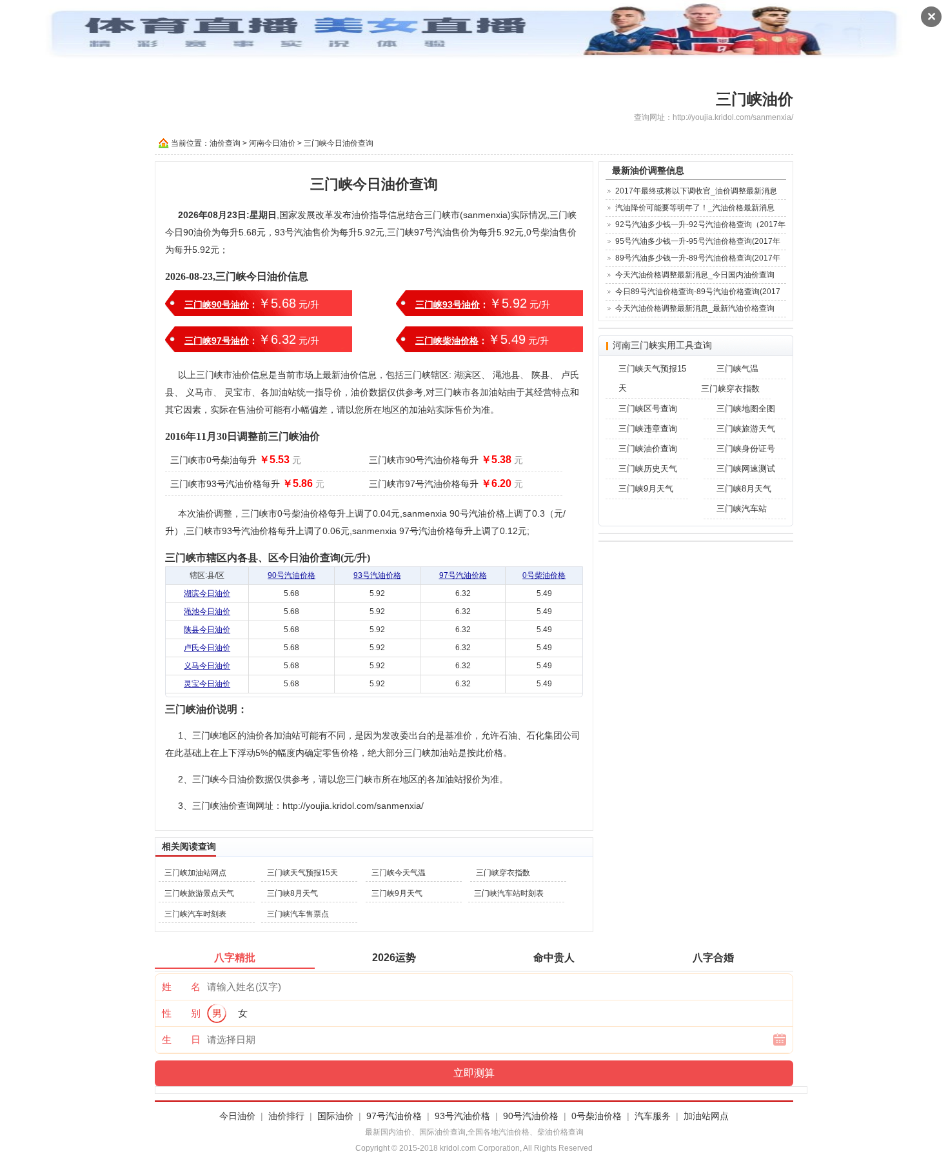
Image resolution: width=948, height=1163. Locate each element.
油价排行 (286, 1116)
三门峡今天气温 (398, 872)
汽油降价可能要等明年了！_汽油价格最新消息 (695, 207)
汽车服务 (653, 1116)
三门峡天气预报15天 (302, 872)
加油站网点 (706, 1116)
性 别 (181, 1013)
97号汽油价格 (463, 575)
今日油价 (237, 1116)
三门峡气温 (737, 368)
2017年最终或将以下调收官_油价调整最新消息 (696, 190)
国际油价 (335, 1116)
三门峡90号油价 (216, 304)
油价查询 (225, 143)
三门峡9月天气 (396, 893)
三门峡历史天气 (647, 468)
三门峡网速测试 (745, 468)
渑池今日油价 (207, 611)
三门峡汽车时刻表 (195, 914)
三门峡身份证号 (745, 448)
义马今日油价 (207, 665)
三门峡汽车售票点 (298, 914)
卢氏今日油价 (207, 647)
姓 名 (181, 986)
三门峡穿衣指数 (503, 872)
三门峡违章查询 (647, 428)
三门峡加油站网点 (195, 872)
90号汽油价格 (291, 575)
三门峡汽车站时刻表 (509, 893)
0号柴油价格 (544, 575)
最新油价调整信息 (648, 170)
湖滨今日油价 (207, 593)
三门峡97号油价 (216, 340)
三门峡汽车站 (741, 508)
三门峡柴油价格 (447, 340)
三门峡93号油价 (447, 304)
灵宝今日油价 (207, 683)
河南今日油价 (272, 143)
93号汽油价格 (377, 575)
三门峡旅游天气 (745, 428)
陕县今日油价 (207, 629)
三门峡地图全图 (745, 408)
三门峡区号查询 (647, 408)
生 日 (181, 1039)
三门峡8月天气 (292, 893)
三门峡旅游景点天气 (199, 893)
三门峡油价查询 (647, 448)
